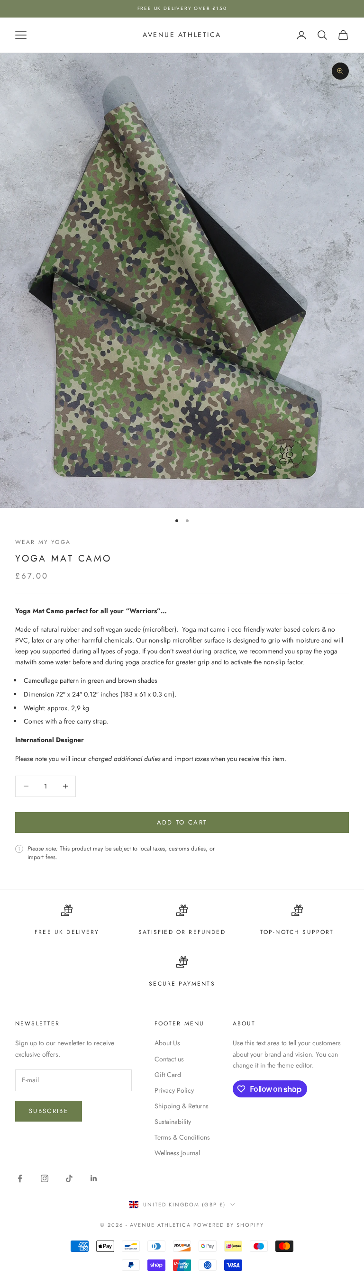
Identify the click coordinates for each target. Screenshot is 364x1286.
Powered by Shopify (228, 1225)
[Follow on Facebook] (20, 1178)
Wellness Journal (177, 1153)
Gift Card (168, 1074)
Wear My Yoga (43, 542)
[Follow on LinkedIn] (94, 1178)
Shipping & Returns (182, 1106)
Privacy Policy (174, 1090)
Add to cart (182, 822)
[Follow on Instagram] (44, 1178)
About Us (167, 1043)
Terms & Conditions (182, 1137)
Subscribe (48, 1110)
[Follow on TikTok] (69, 1178)
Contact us (169, 1059)
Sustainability (173, 1121)
